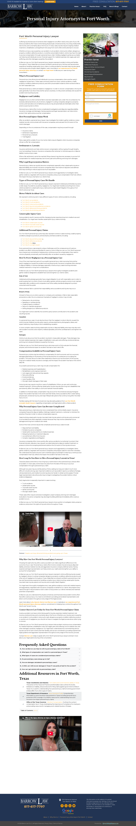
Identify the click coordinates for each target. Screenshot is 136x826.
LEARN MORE (50, 1)
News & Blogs (114, 6)
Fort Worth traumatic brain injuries (33, 224)
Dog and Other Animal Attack (94, 67)
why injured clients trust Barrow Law (43, 602)
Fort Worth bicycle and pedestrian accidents (36, 206)
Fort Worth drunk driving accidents (33, 210)
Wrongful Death (89, 79)
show (35, 710)
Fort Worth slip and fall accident (32, 239)
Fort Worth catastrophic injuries (32, 222)
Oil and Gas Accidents (91, 72)
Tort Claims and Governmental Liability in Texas (64, 682)
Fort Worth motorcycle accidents (32, 204)
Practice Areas (94, 6)
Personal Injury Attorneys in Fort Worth (72, 817)
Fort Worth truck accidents (31, 202)
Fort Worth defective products (32, 241)
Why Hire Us (54, 817)
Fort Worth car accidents (30, 200)
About (84, 6)
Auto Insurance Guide (56, 693)
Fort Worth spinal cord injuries (31, 226)
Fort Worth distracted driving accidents (34, 208)
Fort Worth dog (27, 243)
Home (76, 6)
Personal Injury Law (91, 62)
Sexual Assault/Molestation (93, 74)
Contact (124, 6)
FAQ (104, 6)
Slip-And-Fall (88, 77)
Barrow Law (29, 636)
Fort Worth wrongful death (31, 245)
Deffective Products (91, 65)
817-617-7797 (122, 1)
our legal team (48, 70)
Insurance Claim (89, 69)
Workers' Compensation (54, 702)
